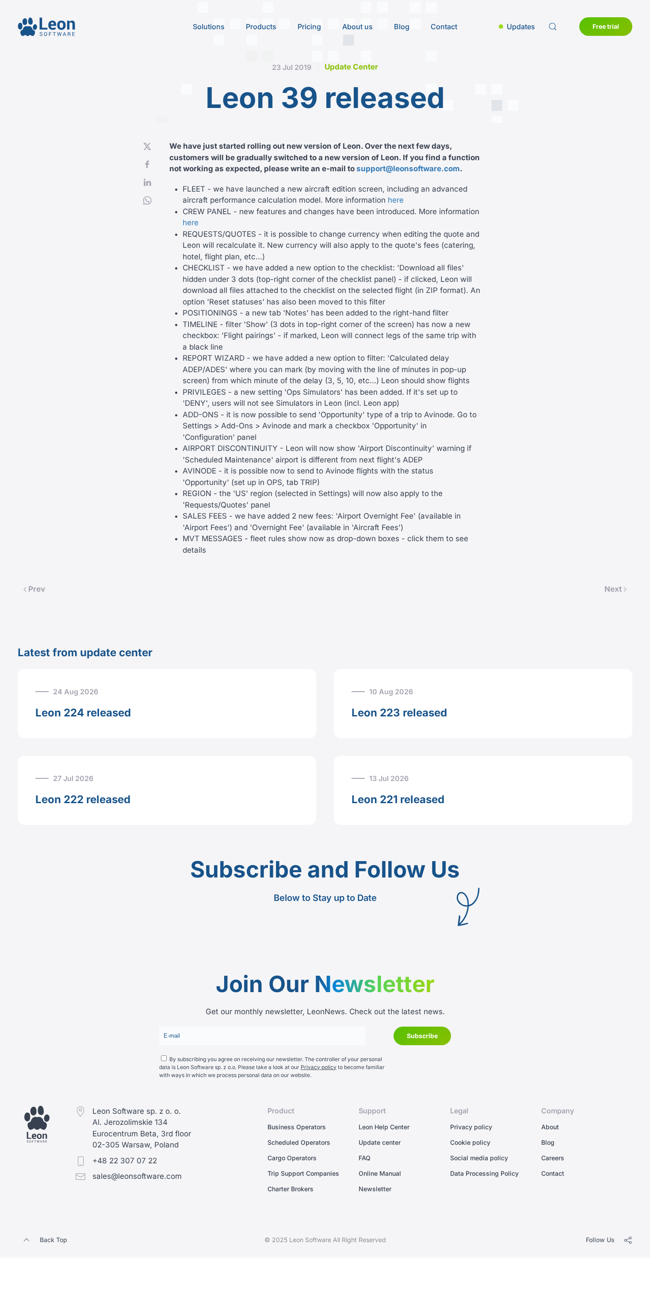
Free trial (606, 26)
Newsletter (375, 1189)
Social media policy (479, 1158)
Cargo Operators (292, 1158)
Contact (444, 26)
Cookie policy (470, 1142)
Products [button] (261, 26)
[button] (517, 26)
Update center (380, 1142)
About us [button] (357, 26)
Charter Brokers (291, 1189)
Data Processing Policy (484, 1173)
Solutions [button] (209, 26)
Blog (401, 26)
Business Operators (297, 1127)
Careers (552, 1158)
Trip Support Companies (303, 1173)
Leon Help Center (384, 1127)
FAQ (365, 1158)
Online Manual (380, 1173)
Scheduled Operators (299, 1142)
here (396, 200)
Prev (36, 589)
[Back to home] (46, 26)
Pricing (309, 26)
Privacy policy (318, 1067)
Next (613, 589)
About (550, 1127)
